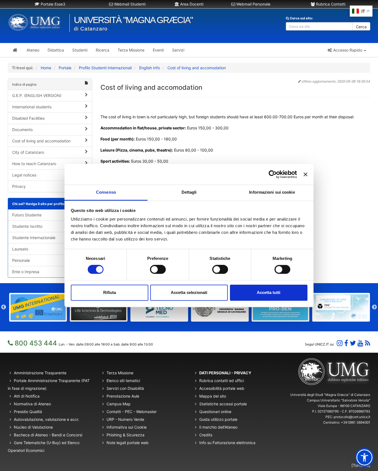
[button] (346, 50)
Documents (22, 129)
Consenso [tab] (106, 192)
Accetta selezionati (189, 292)
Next (374, 307)
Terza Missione (120, 372)
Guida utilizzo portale (218, 419)
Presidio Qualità (28, 411)
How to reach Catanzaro (34, 163)
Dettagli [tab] (189, 192)
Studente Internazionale (33, 237)
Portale (65, 67)
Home (46, 67)
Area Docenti (191, 4)
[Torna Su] (360, 465)
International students (31, 106)
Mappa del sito (212, 396)
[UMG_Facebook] (346, 343)
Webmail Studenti (129, 4)
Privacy (19, 186)
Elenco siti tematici (123, 380)
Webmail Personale (252, 4)
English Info (149, 67)
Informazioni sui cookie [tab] (272, 192)
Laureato (20, 249)
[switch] (158, 269)
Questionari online (215, 411)
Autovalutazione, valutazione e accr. (46, 419)
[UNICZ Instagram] (340, 343)
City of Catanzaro (28, 152)
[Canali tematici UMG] (360, 343)
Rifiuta (109, 292)
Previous (3, 307)
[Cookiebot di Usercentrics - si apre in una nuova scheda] (272, 174)
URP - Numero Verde (125, 419)
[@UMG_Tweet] (353, 343)
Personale (21, 260)
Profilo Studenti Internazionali (105, 67)
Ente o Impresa (25, 271)
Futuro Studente (27, 215)
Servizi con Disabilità (125, 388)
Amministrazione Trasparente (40, 372)
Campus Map (119, 403)
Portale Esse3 (52, 4)
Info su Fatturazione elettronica (227, 442)
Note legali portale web (128, 442)
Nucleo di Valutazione (33, 427)
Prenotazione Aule (123, 396)
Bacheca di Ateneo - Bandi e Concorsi (48, 434)
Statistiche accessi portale (223, 403)
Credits (205, 434)
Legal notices (24, 175)
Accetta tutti (268, 292)
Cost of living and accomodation (196, 67)
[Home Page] (15, 50)
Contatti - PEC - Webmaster (132, 411)
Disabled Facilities (28, 118)
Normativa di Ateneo (32, 403)
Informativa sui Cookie (127, 427)
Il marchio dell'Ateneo (218, 427)
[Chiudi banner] (305, 174)
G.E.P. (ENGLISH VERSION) (36, 95)
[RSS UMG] (367, 343)
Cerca (361, 26)
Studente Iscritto (27, 226)
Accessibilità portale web (221, 388)
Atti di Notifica (27, 396)
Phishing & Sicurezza (125, 434)
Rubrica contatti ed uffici (221, 380)
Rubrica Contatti (330, 4)
